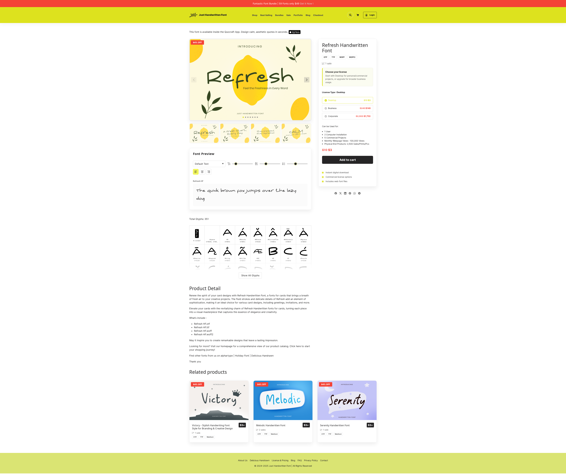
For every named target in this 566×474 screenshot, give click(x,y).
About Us (242, 460)
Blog (308, 15)
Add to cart (347, 160)
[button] (306, 79)
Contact (324, 460)
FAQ (300, 460)
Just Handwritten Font (213, 14)
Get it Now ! (306, 3)
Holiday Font (242, 355)
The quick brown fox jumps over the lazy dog (246, 195)
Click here (295, 346)
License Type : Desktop (333, 92)
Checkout (318, 15)
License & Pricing (280, 460)
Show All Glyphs (250, 275)
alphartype (227, 355)
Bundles (279, 15)
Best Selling (266, 15)
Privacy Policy (311, 460)
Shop (254, 15)
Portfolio (298, 15)
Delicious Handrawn (262, 355)
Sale (288, 15)
